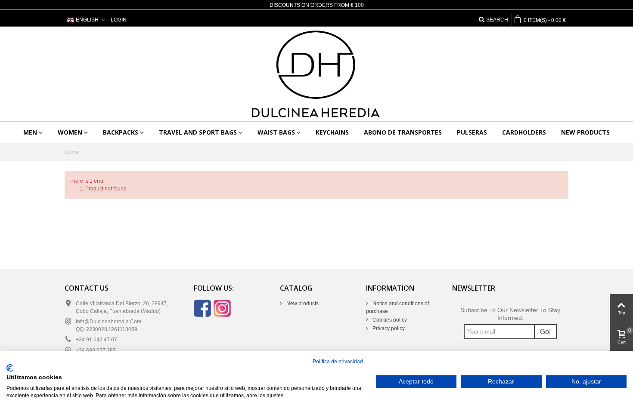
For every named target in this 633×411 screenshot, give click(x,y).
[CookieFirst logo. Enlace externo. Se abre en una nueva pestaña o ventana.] (9, 368)
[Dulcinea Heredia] (316, 74)
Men (30, 132)
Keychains (332, 132)
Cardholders (524, 132)
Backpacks (120, 132)
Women (70, 132)
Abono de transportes (403, 132)
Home (72, 152)
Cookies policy (389, 320)
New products (585, 132)
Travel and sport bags (198, 132)
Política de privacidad (338, 362)
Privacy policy (388, 328)
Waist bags (276, 132)
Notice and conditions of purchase (397, 307)
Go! (545, 331)
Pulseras (472, 132)
